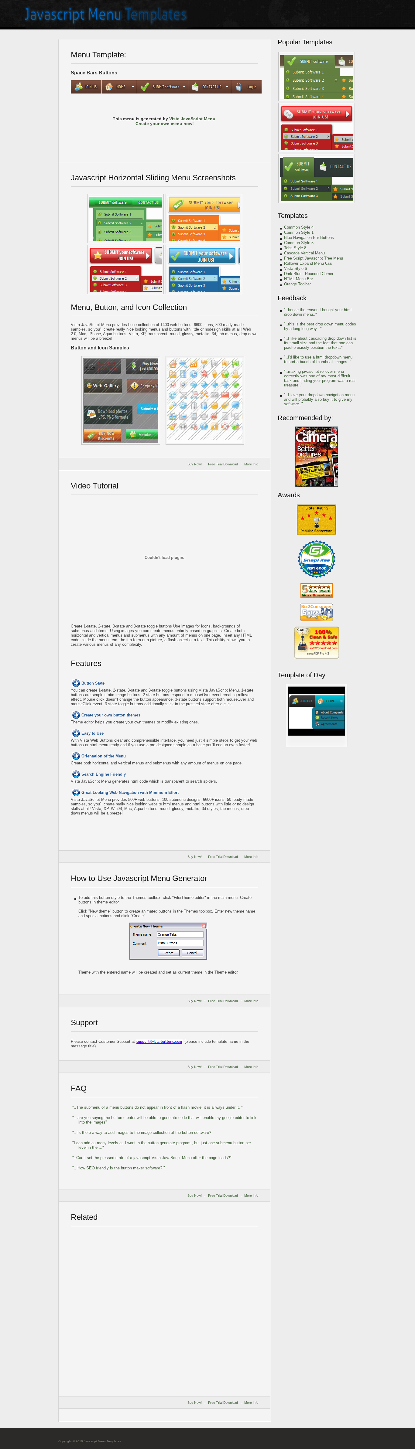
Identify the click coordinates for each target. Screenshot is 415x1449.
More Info (251, 464)
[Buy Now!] (112, 141)
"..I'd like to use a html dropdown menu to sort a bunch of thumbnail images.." (318, 359)
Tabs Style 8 (295, 248)
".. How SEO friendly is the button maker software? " (118, 1168)
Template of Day (301, 675)
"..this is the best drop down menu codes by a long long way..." (320, 326)
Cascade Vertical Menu (304, 253)
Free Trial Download (223, 464)
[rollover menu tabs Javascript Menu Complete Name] (317, 746)
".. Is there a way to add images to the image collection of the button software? (141, 1132)
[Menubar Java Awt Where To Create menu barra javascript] (316, 178)
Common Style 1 (299, 232)
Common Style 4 (299, 227)
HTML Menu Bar (298, 279)
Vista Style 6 (295, 268)
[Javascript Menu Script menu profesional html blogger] (316, 76)
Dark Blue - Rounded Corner (308, 273)
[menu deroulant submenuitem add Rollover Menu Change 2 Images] (125, 218)
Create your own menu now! (164, 123)
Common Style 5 (299, 242)
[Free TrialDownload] (164, 141)
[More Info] (217, 141)
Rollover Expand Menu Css (308, 263)
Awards (289, 495)
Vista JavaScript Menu (192, 118)
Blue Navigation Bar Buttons (309, 237)
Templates (293, 215)
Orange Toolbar (297, 284)
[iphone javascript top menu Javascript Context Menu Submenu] (204, 218)
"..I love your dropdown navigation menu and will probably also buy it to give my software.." (319, 399)
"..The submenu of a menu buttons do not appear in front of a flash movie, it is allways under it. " (157, 1107)
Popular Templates (305, 42)
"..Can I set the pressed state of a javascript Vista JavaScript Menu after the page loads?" (152, 1157)
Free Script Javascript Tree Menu (313, 258)
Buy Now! (194, 464)
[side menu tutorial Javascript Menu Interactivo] (204, 269)
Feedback (292, 298)
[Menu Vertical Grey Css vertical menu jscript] (120, 400)
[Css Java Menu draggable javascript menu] (205, 400)
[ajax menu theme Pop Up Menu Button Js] (125, 269)
